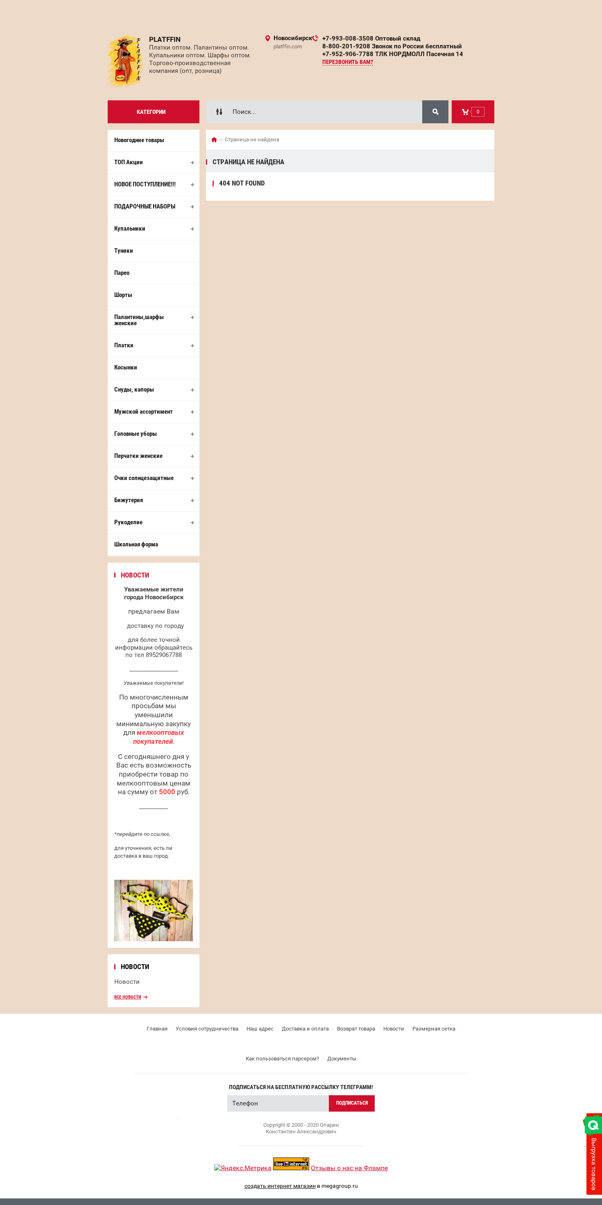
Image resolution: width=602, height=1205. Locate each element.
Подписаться (352, 1103)
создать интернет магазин (280, 1185)
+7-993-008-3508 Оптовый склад (371, 38)
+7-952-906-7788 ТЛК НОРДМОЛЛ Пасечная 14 (392, 54)
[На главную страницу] (125, 61)
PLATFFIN (165, 39)
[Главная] (214, 140)
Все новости (127, 997)
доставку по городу (155, 626)
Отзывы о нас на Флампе (349, 1168)
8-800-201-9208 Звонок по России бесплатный (392, 46)
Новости (127, 981)
